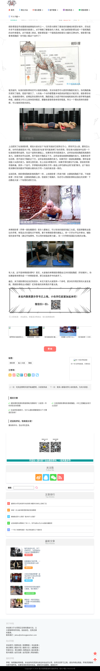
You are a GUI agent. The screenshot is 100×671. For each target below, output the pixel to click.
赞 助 (50, 349)
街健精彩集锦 (30, 593)
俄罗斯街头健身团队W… (17, 337)
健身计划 (17, 648)
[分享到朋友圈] (18, 375)
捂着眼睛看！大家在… (34, 337)
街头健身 (38, 10)
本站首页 (9, 645)
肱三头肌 (21, 363)
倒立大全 (24, 10)
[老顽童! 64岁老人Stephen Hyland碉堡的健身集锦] (68, 331)
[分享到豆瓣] (29, 375)
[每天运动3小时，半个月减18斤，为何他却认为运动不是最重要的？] (16, 552)
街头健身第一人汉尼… (85, 337)
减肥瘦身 (34, 648)
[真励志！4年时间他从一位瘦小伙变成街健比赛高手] (16, 603)
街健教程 (26, 645)
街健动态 (17, 645)
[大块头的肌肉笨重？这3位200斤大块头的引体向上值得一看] (16, 578)
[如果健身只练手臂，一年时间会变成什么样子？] (16, 565)
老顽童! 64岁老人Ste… (68, 337)
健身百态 (69, 10)
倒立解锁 (9, 648)
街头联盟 (9, 652)
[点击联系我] (38, 477)
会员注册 (17, 652)
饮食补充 (9, 650)
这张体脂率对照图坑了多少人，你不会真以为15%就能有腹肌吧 (31, 523)
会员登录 (26, 652)
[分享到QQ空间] (10, 375)
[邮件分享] (33, 375)
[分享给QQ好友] (25, 375)
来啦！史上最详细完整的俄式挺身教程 (23, 510)
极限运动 (26, 650)
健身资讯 (28, 555)
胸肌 (30, 363)
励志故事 (34, 650)
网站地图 (34, 652)
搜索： (10, 488)
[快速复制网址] (37, 375)
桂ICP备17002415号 (67, 669)
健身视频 (85, 10)
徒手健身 (53, 10)
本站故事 (34, 645)
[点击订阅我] (60, 477)
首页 (12, 10)
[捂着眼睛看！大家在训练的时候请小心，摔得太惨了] (34, 331)
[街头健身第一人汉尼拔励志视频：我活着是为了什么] (85, 331)
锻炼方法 (26, 648)
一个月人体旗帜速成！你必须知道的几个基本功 (26, 530)
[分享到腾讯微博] (21, 375)
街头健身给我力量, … (51, 337)
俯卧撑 (12, 363)
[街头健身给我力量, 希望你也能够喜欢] (51, 331)
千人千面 (14, 17)
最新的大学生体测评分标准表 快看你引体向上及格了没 (29, 504)
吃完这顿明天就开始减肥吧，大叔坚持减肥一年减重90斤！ (38, 387)
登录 (27, 425)
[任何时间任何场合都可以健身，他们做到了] (16, 590)
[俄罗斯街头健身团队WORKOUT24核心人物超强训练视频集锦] (17, 331)
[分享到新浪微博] (14, 375)
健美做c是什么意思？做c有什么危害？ (23, 517)
